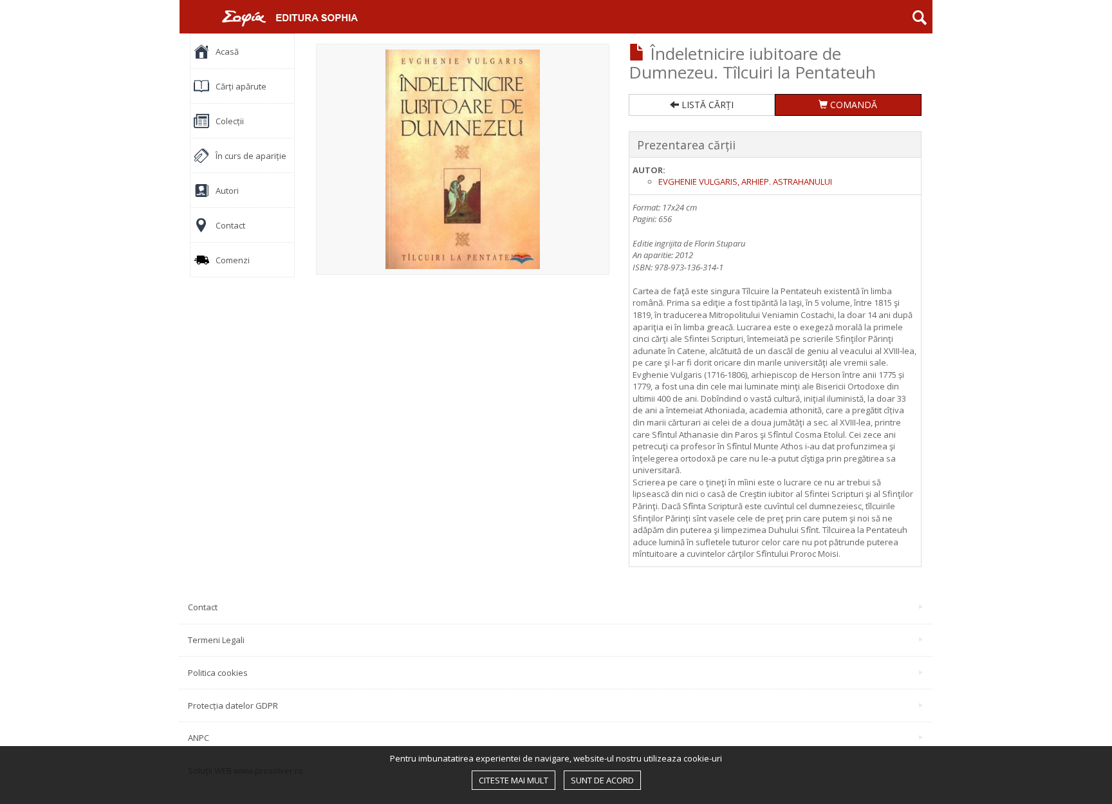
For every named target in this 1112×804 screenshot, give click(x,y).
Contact (203, 607)
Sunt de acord (602, 780)
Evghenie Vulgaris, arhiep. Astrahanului (745, 181)
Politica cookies (218, 672)
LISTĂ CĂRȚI (706, 104)
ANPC (198, 737)
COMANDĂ (852, 104)
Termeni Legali (216, 640)
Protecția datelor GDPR (233, 705)
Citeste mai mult (513, 780)
